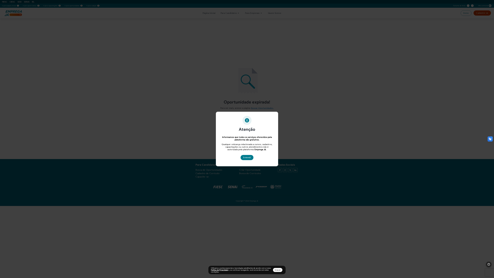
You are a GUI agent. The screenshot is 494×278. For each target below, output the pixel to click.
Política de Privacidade (219, 270)
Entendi (278, 270)
